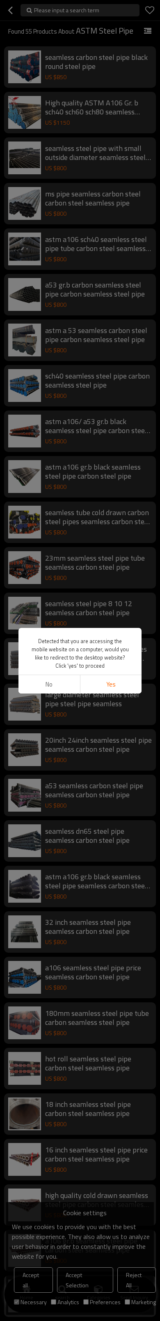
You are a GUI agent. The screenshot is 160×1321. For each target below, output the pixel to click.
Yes (111, 684)
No (49, 684)
